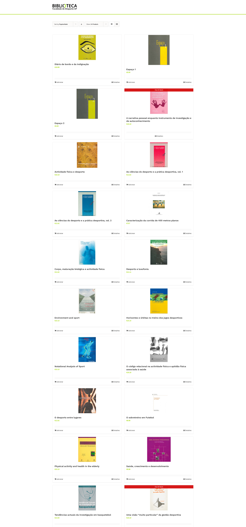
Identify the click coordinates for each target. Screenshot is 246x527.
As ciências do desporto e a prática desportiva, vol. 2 (83, 220)
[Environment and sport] (87, 301)
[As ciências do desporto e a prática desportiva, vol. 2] (87, 204)
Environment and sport (67, 318)
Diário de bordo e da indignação (72, 64)
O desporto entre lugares (68, 417)
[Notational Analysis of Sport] (87, 349)
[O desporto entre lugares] (87, 401)
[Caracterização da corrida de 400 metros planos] (158, 204)
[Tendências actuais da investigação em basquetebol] (87, 498)
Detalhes (116, 82)
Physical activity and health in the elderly (77, 466)
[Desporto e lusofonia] (158, 252)
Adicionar (60, 82)
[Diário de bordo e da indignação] (87, 47)
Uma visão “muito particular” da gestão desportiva (153, 515)
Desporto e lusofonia (137, 269)
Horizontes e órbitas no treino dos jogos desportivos (154, 318)
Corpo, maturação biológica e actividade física (80, 269)
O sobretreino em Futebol (140, 417)
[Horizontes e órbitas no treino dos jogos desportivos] (158, 301)
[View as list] (116, 24)
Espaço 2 (59, 123)
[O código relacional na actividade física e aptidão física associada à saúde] (158, 349)
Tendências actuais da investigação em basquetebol (83, 515)
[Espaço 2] (87, 103)
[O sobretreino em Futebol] (158, 401)
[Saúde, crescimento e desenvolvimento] (158, 449)
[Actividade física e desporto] (87, 155)
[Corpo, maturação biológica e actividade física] (87, 252)
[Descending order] (81, 24)
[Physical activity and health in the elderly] (87, 449)
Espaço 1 (131, 69)
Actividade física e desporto (70, 171)
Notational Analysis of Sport (70, 366)
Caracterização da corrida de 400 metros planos (152, 220)
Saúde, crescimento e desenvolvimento (147, 466)
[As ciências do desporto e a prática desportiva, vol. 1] (158, 155)
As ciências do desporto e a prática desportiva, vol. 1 (154, 171)
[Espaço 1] (158, 50)
